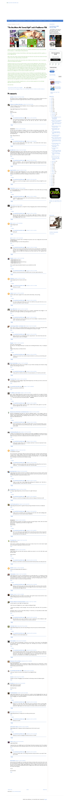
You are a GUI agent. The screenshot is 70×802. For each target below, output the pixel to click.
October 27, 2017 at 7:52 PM (21, 489)
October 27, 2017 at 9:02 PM (20, 520)
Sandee (11, 258)
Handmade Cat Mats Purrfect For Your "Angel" (58, 82)
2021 (52, 105)
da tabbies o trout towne (15, 392)
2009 (52, 185)
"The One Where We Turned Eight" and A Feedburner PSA (56, 123)
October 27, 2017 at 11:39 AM (31, 285)
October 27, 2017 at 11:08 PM (18, 594)
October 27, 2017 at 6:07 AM (20, 128)
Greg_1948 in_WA (13, 309)
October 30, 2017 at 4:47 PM (31, 751)
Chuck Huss (12, 188)
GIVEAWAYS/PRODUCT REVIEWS (20, 20)
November (54, 114)
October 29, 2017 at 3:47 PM (31, 719)
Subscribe (55, 59)
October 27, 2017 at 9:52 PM (20, 549)
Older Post (45, 789)
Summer (12, 96)
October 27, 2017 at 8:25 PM (31, 117)
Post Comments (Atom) (16, 791)
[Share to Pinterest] (30, 87)
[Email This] (26, 87)
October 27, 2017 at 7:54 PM (31, 422)
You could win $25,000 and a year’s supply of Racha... (56, 151)
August (53, 162)
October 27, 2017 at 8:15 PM (31, 160)
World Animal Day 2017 (55, 156)
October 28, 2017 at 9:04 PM (20, 683)
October (53, 115)
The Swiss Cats (13, 379)
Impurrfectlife (13, 170)
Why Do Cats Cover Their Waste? (54, 93)
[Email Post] (24, 87)
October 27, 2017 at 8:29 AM (17, 223)
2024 (52, 101)
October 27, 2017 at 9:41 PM (22, 540)
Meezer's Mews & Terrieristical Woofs (17, 601)
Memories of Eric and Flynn (15, 661)
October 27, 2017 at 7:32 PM (31, 480)
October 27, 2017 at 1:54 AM (19, 96)
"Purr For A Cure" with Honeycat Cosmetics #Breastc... (55, 158)
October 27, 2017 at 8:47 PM (31, 511)
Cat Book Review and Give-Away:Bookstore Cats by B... (56, 140)
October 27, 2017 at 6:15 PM (20, 450)
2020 (52, 107)
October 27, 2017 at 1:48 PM (31, 196)
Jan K (11, 238)
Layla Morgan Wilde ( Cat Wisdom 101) (17, 326)
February (53, 171)
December (54, 112)
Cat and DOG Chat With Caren (19, 117)
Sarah (11, 741)
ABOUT (12, 20)
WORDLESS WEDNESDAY (38, 20)
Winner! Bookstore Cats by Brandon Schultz (56, 127)
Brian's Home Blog (13, 363)
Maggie (11, 343)
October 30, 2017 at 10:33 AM (31, 733)
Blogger (45, 799)
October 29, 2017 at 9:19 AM (23, 692)
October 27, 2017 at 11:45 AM (31, 247)
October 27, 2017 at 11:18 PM (31, 601)
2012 (52, 180)
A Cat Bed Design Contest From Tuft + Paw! (56, 144)
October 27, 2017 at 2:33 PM (31, 354)
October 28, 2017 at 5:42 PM (31, 650)
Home (27, 789)
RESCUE (45, 20)
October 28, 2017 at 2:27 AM (22, 626)
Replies (12, 115)
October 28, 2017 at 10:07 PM (31, 617)
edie (11, 223)
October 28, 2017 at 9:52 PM (31, 633)
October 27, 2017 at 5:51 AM (28, 104)
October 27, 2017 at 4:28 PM (31, 403)
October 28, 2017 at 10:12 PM (31, 560)
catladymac (12, 450)
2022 (52, 104)
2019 (52, 108)
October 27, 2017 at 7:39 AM (20, 188)
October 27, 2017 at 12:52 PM (31, 326)
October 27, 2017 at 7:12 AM (21, 170)
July (52, 164)
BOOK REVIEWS (29, 20)
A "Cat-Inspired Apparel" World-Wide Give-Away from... (55, 132)
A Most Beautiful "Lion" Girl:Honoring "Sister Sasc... (55, 129)
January (53, 173)
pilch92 (11, 567)
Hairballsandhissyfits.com (15, 432)
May (52, 167)
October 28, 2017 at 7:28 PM (19, 676)
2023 (52, 102)
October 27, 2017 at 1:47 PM (31, 213)
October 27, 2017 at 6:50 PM (22, 471)
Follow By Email (53, 67)
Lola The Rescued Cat (14, 504)
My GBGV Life (12, 150)
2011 (52, 182)
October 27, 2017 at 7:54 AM (17, 205)
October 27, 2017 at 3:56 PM (22, 379)
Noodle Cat (12, 683)
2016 (52, 175)
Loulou (11, 293)
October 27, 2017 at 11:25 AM (19, 278)
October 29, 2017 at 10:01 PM (18, 741)
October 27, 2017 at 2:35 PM (31, 317)
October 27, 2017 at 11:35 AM (31, 270)
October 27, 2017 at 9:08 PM (31, 530)
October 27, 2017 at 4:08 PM (29, 386)
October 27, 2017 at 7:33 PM (31, 462)
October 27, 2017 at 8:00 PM (31, 496)
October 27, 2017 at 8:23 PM (31, 141)
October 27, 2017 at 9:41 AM (18, 238)
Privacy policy (51, 233)
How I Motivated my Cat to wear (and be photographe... (56, 118)
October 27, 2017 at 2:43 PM (31, 300)
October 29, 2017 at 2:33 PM (17, 711)
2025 (52, 99)
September (54, 161)
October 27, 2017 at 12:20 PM (18, 293)
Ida (10, 711)
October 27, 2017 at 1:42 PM (31, 230)
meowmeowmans (13, 692)
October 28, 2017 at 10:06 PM (31, 584)
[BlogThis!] (27, 87)
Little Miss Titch (13, 626)
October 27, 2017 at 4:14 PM (26, 392)
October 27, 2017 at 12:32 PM (22, 309)
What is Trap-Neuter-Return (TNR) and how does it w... (56, 138)
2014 (52, 178)
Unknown (12, 278)
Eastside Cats (13, 489)
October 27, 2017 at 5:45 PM (26, 432)
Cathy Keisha (12, 574)
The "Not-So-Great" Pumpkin (54, 148)
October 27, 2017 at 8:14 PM (31, 179)
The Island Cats (13, 540)
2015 (52, 176)
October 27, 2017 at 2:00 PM (19, 343)
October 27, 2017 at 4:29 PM (34, 411)
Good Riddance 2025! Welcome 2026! (54, 27)
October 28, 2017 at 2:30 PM (29, 670)
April (52, 168)
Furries (11, 594)
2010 (52, 183)
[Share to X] (28, 87)
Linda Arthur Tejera (14, 726)
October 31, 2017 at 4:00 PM (20, 760)
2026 (52, 98)
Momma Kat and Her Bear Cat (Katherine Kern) (19, 411)
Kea (11, 205)
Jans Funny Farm (13, 471)
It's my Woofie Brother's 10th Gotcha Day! (55, 136)
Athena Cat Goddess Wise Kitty (16, 104)
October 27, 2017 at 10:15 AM (18, 258)
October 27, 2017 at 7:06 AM (21, 150)
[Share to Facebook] (29, 87)
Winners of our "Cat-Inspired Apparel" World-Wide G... (56, 121)
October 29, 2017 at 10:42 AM (31, 702)
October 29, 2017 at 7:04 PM (23, 726)
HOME (9, 20)
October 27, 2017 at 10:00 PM (18, 567)
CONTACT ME (50, 20)
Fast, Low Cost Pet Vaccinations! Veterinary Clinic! (58, 87)
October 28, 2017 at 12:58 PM (26, 661)
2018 (52, 109)
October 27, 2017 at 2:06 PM (23, 363)
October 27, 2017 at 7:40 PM (31, 441)
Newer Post (10, 789)
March (53, 170)
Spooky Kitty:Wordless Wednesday (55, 146)
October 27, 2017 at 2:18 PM (31, 371)
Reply (11, 101)
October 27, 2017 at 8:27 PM (24, 504)
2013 (52, 179)
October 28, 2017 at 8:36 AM (21, 640)
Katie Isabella (13, 640)
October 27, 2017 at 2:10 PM (31, 334)
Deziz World (12, 760)
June (52, 165)
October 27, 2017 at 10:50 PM (21, 574)
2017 (52, 111)
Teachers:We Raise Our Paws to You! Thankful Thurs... (55, 153)
